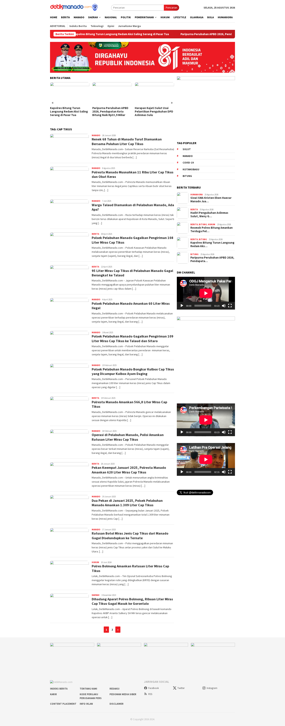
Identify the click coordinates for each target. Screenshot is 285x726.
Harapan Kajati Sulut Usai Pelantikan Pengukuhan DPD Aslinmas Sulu (111, 111)
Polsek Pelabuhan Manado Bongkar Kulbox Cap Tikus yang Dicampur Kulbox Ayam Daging (133, 371)
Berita (95, 234)
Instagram (212, 688)
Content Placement (63, 703)
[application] (206, 293)
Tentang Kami (88, 688)
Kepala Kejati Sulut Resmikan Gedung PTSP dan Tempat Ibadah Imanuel (154, 111)
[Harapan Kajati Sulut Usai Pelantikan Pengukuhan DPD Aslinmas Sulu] (112, 93)
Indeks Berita (58, 688)
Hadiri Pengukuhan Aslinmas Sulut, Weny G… (209, 214)
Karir (53, 694)
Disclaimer (117, 703)
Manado (96, 135)
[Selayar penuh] (230, 306)
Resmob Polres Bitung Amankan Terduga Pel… (211, 229)
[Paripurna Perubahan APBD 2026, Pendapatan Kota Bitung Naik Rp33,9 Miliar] (69, 93)
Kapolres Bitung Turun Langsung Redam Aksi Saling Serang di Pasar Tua (96, 34)
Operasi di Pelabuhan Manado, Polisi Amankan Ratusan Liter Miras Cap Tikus (128, 437)
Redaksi (114, 688)
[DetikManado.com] (74, 7)
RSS (150, 694)
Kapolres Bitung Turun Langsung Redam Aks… (212, 244)
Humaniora (196, 194)
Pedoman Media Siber (123, 694)
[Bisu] (224, 306)
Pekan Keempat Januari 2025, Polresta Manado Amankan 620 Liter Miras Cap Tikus (129, 469)
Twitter (181, 688)
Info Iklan (86, 703)
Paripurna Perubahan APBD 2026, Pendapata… (212, 259)
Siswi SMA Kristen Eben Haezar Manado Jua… (210, 199)
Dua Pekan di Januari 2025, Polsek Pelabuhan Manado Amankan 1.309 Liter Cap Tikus (127, 502)
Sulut (187, 149)
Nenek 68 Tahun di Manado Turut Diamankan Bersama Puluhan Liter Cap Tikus (127, 141)
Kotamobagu (191, 169)
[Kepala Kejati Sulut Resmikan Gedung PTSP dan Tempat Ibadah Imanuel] (154, 93)
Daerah (95, 595)
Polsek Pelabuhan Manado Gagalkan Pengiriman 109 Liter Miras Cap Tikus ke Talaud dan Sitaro (132, 338)
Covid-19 (188, 162)
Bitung (187, 176)
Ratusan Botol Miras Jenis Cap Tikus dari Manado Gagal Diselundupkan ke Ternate (130, 535)
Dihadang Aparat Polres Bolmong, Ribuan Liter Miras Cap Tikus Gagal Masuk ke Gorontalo (132, 601)
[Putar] (182, 306)
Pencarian (171, 7)
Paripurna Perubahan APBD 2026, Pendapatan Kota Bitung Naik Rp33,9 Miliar (206, 34)
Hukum (95, 562)
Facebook (153, 688)
